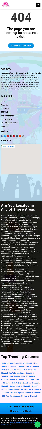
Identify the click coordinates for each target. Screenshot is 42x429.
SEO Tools (4, 112)
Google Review (6, 119)
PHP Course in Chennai (31, 389)
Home (3, 101)
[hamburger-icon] (38, 5)
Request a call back (21, 411)
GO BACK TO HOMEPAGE (21, 46)
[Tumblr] (17, 136)
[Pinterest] (14, 136)
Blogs (3, 126)
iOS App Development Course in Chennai (19, 396)
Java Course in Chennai (20, 386)
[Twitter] (5, 136)
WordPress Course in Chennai (22, 376)
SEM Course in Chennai (28, 367)
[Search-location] (23, 136)
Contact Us (5, 108)
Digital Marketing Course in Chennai (16, 363)
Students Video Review (9, 123)
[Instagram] (11, 136)
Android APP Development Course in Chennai (21, 393)
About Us (4, 105)
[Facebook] (2, 136)
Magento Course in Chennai (12, 380)
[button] (37, 424)
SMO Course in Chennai (11, 370)
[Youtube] (8, 136)
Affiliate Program (7, 116)
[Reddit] (20, 136)
